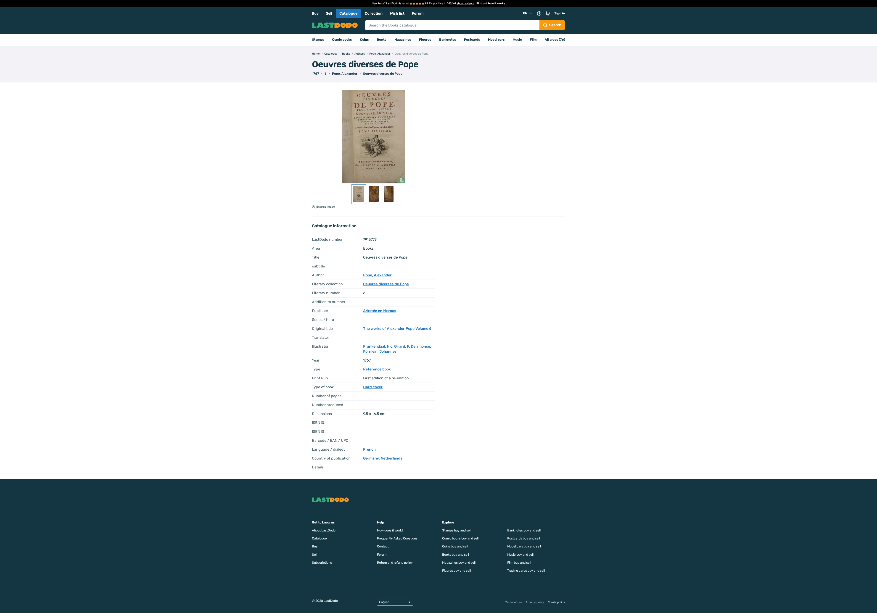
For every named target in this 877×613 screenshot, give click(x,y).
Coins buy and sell (455, 546)
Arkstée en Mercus (379, 311)
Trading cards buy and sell (526, 571)
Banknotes (447, 40)
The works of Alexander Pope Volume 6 (397, 328)
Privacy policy (535, 602)
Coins (364, 40)
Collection (374, 13)
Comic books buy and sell (460, 538)
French (369, 449)
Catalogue (348, 13)
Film (533, 40)
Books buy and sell (455, 555)
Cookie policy (556, 602)
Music (517, 40)
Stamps (318, 40)
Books (381, 40)
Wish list (397, 13)
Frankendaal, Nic (377, 346)
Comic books (342, 40)
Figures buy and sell (456, 571)
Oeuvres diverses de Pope (382, 74)
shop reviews (465, 3)
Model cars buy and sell (524, 546)
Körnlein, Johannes (380, 351)
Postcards (472, 40)
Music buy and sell (520, 555)
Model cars (496, 40)
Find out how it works (490, 3)
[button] (548, 13)
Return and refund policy (395, 563)
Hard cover (373, 387)
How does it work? (390, 530)
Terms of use (513, 602)
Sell (329, 13)
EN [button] (525, 13)
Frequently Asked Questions (397, 538)
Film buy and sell (519, 563)
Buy (315, 13)
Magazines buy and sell (458, 563)
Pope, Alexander (344, 74)
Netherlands (391, 458)
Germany (371, 458)
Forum (418, 13)
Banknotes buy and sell (524, 530)
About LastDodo (323, 530)
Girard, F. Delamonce (412, 346)
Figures (425, 40)
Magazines (402, 40)
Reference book (377, 369)
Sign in (559, 13)
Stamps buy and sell (456, 530)
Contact (383, 546)
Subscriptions (322, 563)
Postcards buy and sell (523, 538)
